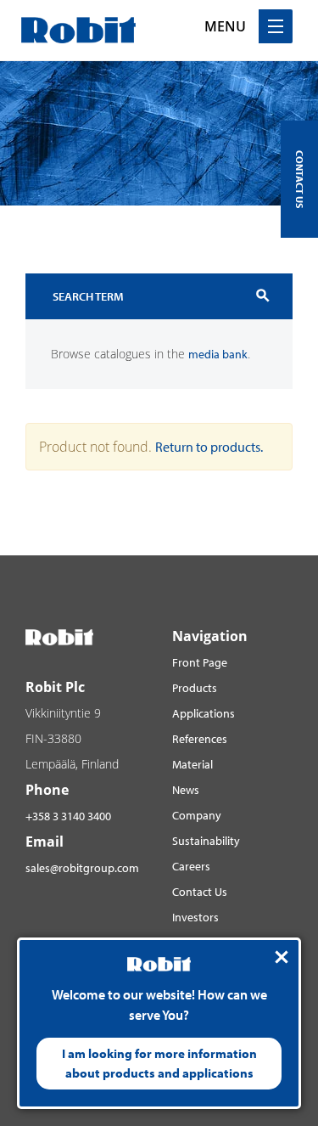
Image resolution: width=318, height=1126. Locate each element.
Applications (203, 713)
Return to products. (209, 446)
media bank (218, 354)
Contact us (299, 179)
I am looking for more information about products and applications (159, 1063)
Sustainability (206, 840)
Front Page (199, 662)
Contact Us (199, 891)
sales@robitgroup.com (82, 867)
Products (194, 687)
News (185, 789)
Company (196, 815)
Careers (191, 866)
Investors (195, 917)
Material (192, 764)
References (199, 738)
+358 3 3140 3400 (68, 816)
